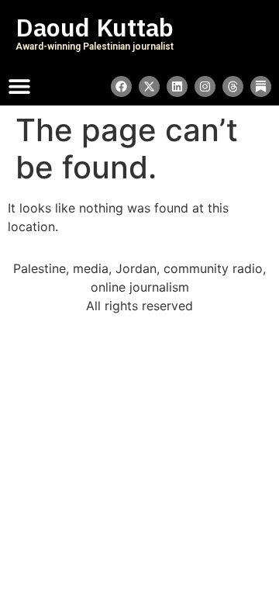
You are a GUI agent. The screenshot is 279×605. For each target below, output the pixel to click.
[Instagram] (205, 86)
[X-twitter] (149, 86)
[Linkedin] (177, 86)
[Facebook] (121, 86)
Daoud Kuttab (95, 28)
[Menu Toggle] (19, 86)
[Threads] (232, 86)
